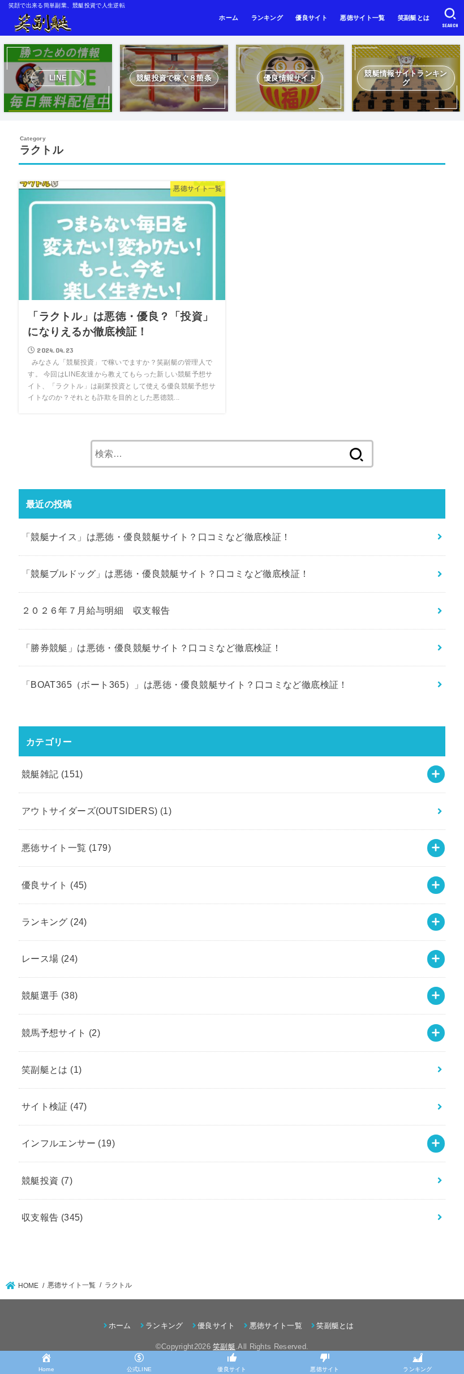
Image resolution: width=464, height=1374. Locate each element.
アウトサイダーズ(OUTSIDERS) (97, 811)
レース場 (50, 958)
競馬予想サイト (61, 1033)
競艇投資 (47, 1180)
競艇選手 (50, 995)
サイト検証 (54, 1106)
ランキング (267, 17)
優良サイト (311, 17)
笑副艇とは (414, 17)
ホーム (228, 17)
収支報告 (52, 1217)
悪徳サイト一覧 (362, 17)
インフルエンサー (68, 1143)
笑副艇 (224, 1346)
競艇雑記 (52, 774)
